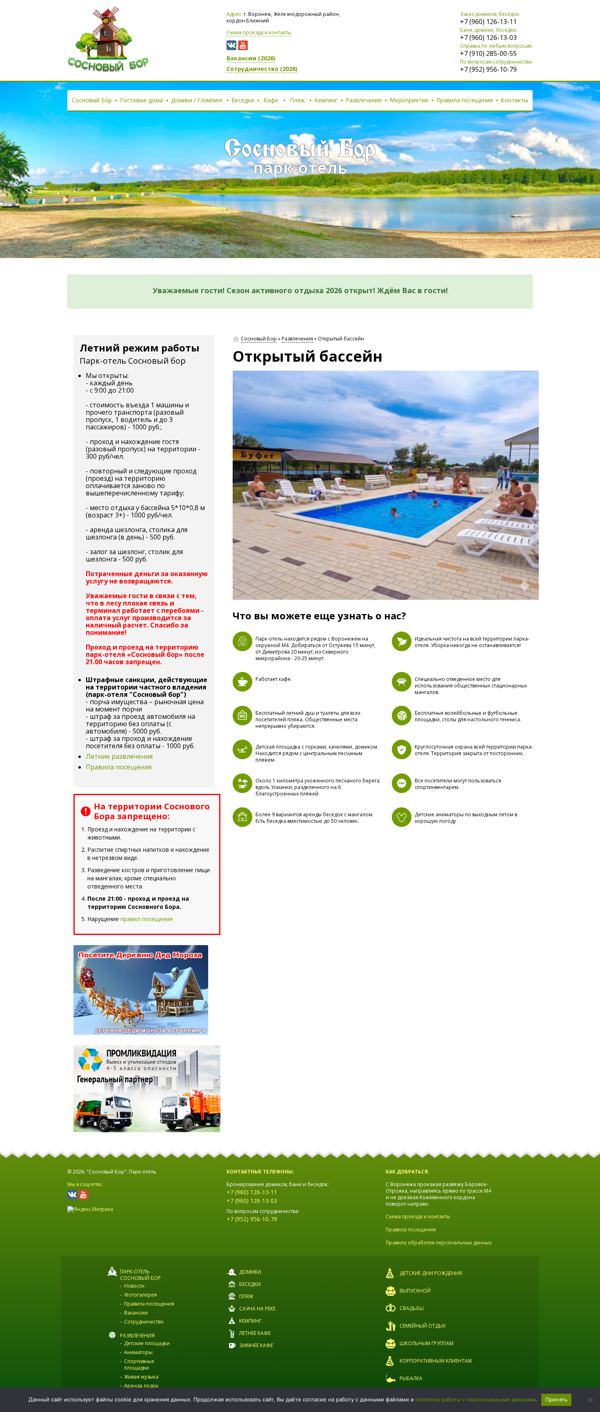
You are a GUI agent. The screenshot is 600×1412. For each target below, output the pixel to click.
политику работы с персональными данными (476, 1399)
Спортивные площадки (139, 1364)
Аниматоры (138, 1352)
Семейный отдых (423, 1325)
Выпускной (415, 1290)
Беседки (242, 100)
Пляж (297, 100)
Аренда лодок (141, 1385)
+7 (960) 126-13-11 (488, 21)
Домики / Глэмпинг (197, 100)
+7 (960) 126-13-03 (488, 37)
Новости (134, 1285)
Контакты (514, 100)
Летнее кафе (255, 1333)
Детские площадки (147, 1343)
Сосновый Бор (92, 100)
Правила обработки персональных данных (438, 1242)
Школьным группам (426, 1343)
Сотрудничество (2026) (262, 69)
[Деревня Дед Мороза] (146, 990)
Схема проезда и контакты (259, 32)
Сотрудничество (144, 1321)
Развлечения (364, 100)
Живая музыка (141, 1376)
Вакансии (136, 1312)
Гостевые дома (141, 100)
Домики (250, 1271)
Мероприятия (409, 100)
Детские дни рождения (431, 1273)
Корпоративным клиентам (436, 1360)
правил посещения (146, 919)
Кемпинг (326, 100)
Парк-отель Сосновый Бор (140, 1275)
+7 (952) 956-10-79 (488, 69)
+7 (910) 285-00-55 (488, 53)
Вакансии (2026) (251, 58)
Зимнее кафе (256, 1345)
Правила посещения (464, 100)
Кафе (271, 100)
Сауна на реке (257, 1308)
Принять (556, 1399)
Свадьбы (412, 1308)
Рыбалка (411, 1378)
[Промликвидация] (146, 1088)
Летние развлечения (119, 756)
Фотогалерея (140, 1294)
